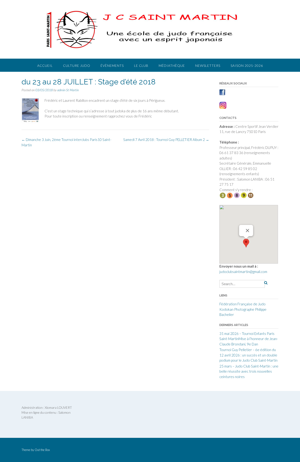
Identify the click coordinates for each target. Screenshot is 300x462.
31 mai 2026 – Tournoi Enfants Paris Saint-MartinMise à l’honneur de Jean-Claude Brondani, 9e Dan (248, 338)
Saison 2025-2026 (247, 66)
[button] (246, 243)
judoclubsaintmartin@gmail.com (243, 271)
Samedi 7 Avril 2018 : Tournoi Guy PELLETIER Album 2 (166, 139)
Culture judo (76, 66)
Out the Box (42, 450)
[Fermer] (247, 230)
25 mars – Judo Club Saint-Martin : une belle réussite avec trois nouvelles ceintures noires (248, 371)
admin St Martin (68, 90)
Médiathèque (172, 66)
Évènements (112, 66)
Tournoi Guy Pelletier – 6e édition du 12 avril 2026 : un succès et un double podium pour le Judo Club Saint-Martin (248, 355)
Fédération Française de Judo (242, 304)
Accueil (45, 66)
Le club (141, 66)
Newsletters (207, 66)
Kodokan (226, 309)
